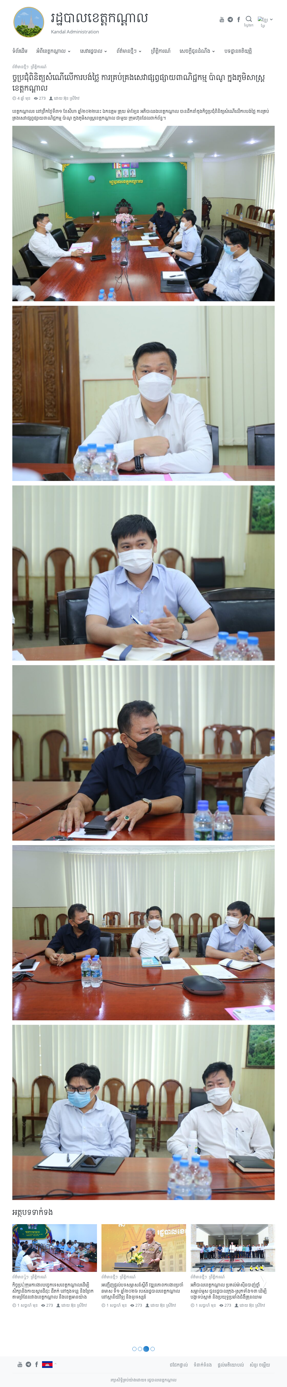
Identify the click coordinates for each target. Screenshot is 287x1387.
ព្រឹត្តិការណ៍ (161, 50)
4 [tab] (152, 1349)
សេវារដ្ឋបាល (91, 50)
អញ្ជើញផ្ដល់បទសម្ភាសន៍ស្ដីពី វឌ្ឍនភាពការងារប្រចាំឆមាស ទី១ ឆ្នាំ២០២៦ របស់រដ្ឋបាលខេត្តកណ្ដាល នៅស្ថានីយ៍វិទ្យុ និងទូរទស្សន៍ (53, 1291)
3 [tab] (145, 1349)
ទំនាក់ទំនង (203, 1365)
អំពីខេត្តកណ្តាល (51, 50)
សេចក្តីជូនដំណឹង (195, 50)
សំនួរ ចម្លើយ (260, 1365)
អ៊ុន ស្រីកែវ (71, 98)
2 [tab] (140, 1349)
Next (263, 1281)
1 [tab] (134, 1349)
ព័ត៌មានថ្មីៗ (126, 50)
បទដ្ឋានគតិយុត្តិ (238, 50)
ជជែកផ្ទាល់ (179, 1365)
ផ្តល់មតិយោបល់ (231, 1365)
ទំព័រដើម (19, 50)
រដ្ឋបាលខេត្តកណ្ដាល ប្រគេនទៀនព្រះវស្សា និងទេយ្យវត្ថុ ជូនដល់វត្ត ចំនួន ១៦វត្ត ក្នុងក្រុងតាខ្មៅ (229, 1288)
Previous (23, 1281)
